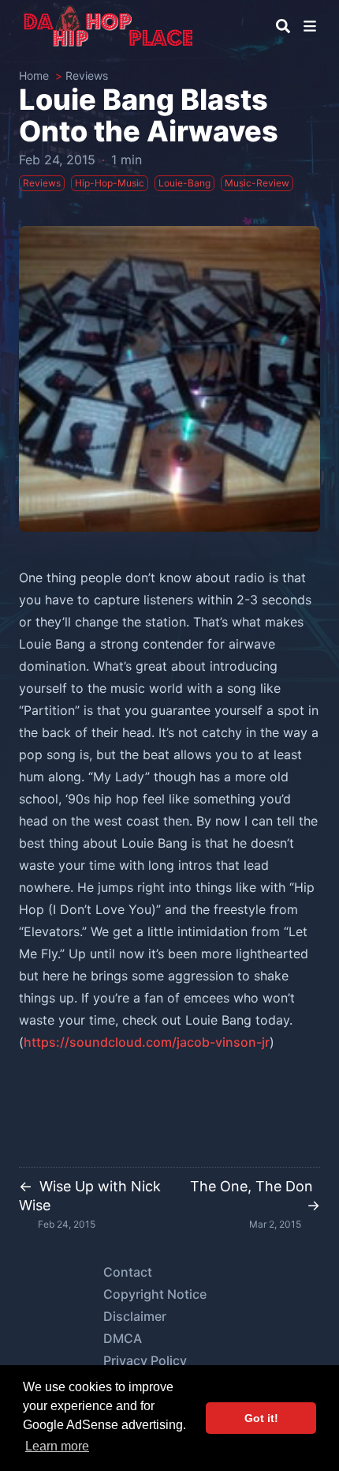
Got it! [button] (261, 1418)
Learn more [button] (57, 1446)
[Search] (283, 26)
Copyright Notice (155, 1294)
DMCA (122, 1338)
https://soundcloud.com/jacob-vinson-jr (147, 1042)
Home (34, 75)
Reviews (86, 75)
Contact (127, 1272)
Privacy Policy (145, 1360)
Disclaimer (134, 1316)
